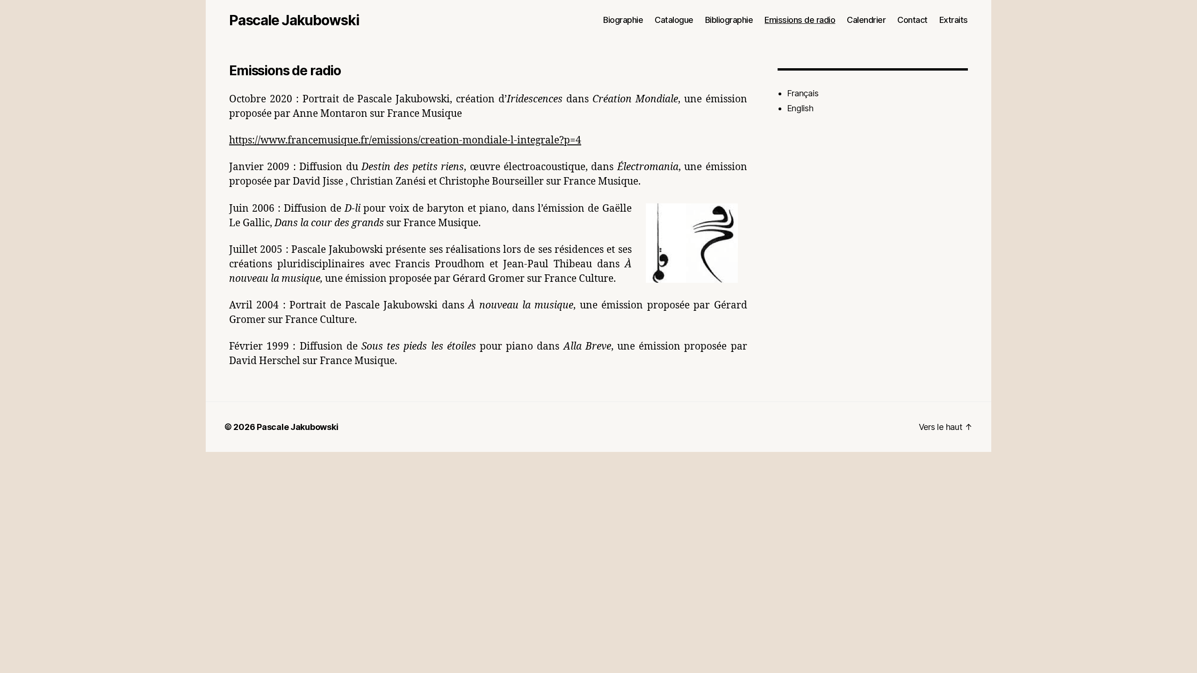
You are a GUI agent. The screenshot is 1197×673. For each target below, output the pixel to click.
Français (803, 93)
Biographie (623, 20)
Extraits (953, 20)
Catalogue (674, 20)
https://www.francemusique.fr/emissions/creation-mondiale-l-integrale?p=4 (405, 140)
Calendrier (866, 20)
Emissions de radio (799, 20)
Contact (912, 20)
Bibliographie (729, 20)
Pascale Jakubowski (294, 20)
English (800, 108)
